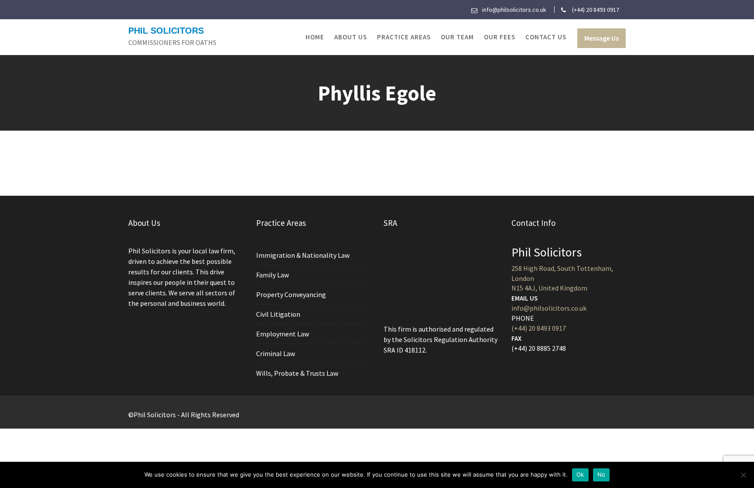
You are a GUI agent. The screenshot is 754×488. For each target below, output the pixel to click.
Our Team (457, 37)
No (601, 474)
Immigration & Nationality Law (303, 255)
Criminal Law (275, 353)
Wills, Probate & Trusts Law (297, 373)
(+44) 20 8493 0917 (538, 328)
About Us (350, 37)
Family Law (272, 274)
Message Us (601, 38)
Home (314, 37)
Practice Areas (404, 37)
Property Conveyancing (291, 294)
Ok (580, 474)
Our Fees (499, 37)
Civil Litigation (278, 314)
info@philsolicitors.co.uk (548, 308)
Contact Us (545, 37)
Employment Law (282, 333)
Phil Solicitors (166, 30)
